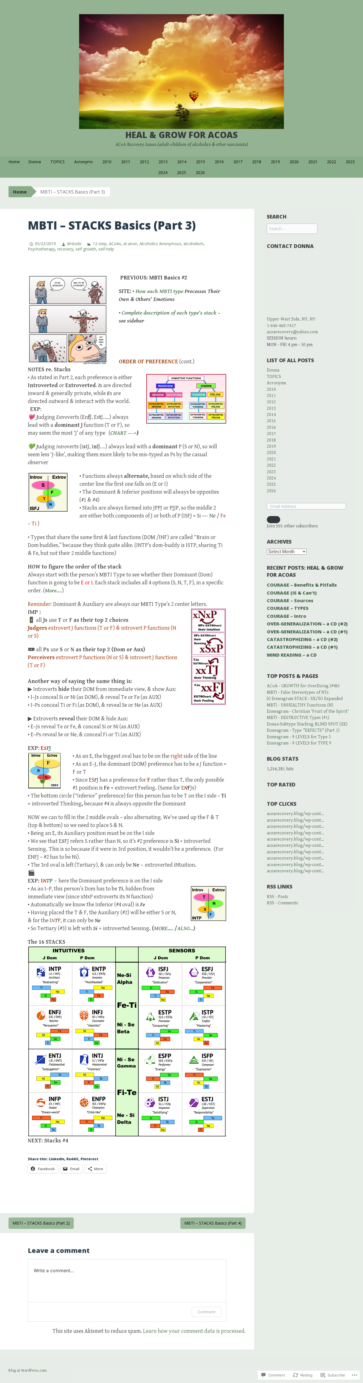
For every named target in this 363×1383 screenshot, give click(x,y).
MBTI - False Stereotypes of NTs (298, 692)
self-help (106, 249)
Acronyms (83, 161)
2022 (331, 161)
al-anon (130, 243)
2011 (125, 161)
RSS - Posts (277, 897)
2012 (144, 161)
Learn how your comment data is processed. (194, 1331)
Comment (207, 1311)
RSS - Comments (282, 903)
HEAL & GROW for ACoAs (181, 135)
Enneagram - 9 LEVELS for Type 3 (299, 737)
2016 (219, 161)
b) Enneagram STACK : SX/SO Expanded (305, 698)
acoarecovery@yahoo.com (292, 332)
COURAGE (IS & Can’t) (292, 593)
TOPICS (57, 161)
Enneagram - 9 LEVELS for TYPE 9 (299, 743)
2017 (237, 161)
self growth (85, 249)
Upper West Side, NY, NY (291, 319)
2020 (294, 161)
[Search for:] (292, 229)
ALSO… (185, 928)
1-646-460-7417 (281, 325)
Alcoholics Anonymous (160, 243)
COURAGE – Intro (286, 616)
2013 (163, 161)
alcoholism (193, 243)
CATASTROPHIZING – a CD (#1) (302, 647)
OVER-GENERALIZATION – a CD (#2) (307, 624)
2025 (181, 172)
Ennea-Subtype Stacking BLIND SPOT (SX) (307, 724)
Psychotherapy (41, 249)
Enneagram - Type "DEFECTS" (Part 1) (303, 730)
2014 (181, 161)
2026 (200, 172)
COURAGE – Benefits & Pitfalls (302, 585)
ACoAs (115, 243)
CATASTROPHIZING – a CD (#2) (302, 639)
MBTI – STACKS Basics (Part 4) (213, 1223)
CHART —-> (123, 433)
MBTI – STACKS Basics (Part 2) (41, 1223)
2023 (350, 161)
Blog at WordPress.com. (28, 1370)
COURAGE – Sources (290, 600)
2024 (162, 172)
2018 (256, 161)
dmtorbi (74, 243)
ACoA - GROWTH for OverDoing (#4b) (303, 686)
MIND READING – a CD (292, 655)
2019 (275, 161)
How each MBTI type (160, 291)
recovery (65, 249)
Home (14, 161)
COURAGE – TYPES (288, 608)
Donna (34, 161)
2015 (200, 161)
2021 (312, 161)
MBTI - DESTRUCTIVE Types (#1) (298, 717)
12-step (99, 243)
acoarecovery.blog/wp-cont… (295, 813)
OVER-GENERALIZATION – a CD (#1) (307, 632)
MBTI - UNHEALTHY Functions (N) (300, 705)
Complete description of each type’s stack (169, 313)
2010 (106, 161)
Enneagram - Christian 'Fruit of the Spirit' (308, 711)
